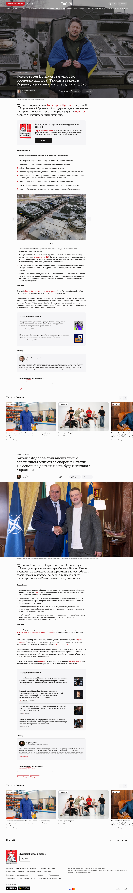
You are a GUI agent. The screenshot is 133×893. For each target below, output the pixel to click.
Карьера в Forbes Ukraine (47, 868)
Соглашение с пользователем (26, 868)
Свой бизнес (61, 8)
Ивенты (21, 872)
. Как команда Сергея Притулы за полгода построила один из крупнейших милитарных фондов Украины (43, 336)
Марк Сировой (27, 476)
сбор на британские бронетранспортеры (40, 291)
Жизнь (81, 8)
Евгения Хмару (75, 661)
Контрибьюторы (121, 8)
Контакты (9, 868)
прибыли (81, 111)
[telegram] (122, 840)
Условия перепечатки (34, 872)
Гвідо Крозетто (34, 777)
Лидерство (89, 8)
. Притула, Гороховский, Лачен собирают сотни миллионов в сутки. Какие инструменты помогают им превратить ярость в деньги (42, 324)
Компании (33, 8)
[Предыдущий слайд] (89, 219)
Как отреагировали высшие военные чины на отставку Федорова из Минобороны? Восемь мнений (42, 680)
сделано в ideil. (121, 889)
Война (69, 8)
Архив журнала (54, 875)
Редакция (40, 875)
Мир (75, 8)
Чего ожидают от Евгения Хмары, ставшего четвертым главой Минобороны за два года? (43, 709)
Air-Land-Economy (60, 644)
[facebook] (114, 840)
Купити (43, 140)
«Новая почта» (40, 257)
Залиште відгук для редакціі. (27, 381)
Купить (25, 858)
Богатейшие (109, 8)
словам (38, 592)
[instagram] (118, 840)
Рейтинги (99, 8)
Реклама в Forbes (11, 878)
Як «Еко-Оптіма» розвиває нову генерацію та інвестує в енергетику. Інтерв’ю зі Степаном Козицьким (28, 435)
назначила (42, 661)
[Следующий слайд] (125, 398)
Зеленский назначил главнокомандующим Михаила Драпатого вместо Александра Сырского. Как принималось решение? (43, 722)
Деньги (41, 8)
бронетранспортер (33, 389)
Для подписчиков (12, 8)
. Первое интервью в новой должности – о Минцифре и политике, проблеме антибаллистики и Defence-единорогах (41, 694)
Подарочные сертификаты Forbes (49, 878)
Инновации (50, 8)
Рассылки (47, 872)
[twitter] (110, 840)
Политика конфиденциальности (17, 875)
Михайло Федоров (23, 777)
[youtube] (126, 840)
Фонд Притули (21, 389)
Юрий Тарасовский (28, 90)
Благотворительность (27, 878)
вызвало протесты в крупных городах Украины (35, 632)
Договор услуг (10, 872)
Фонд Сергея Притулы (60, 105)
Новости (24, 8)
